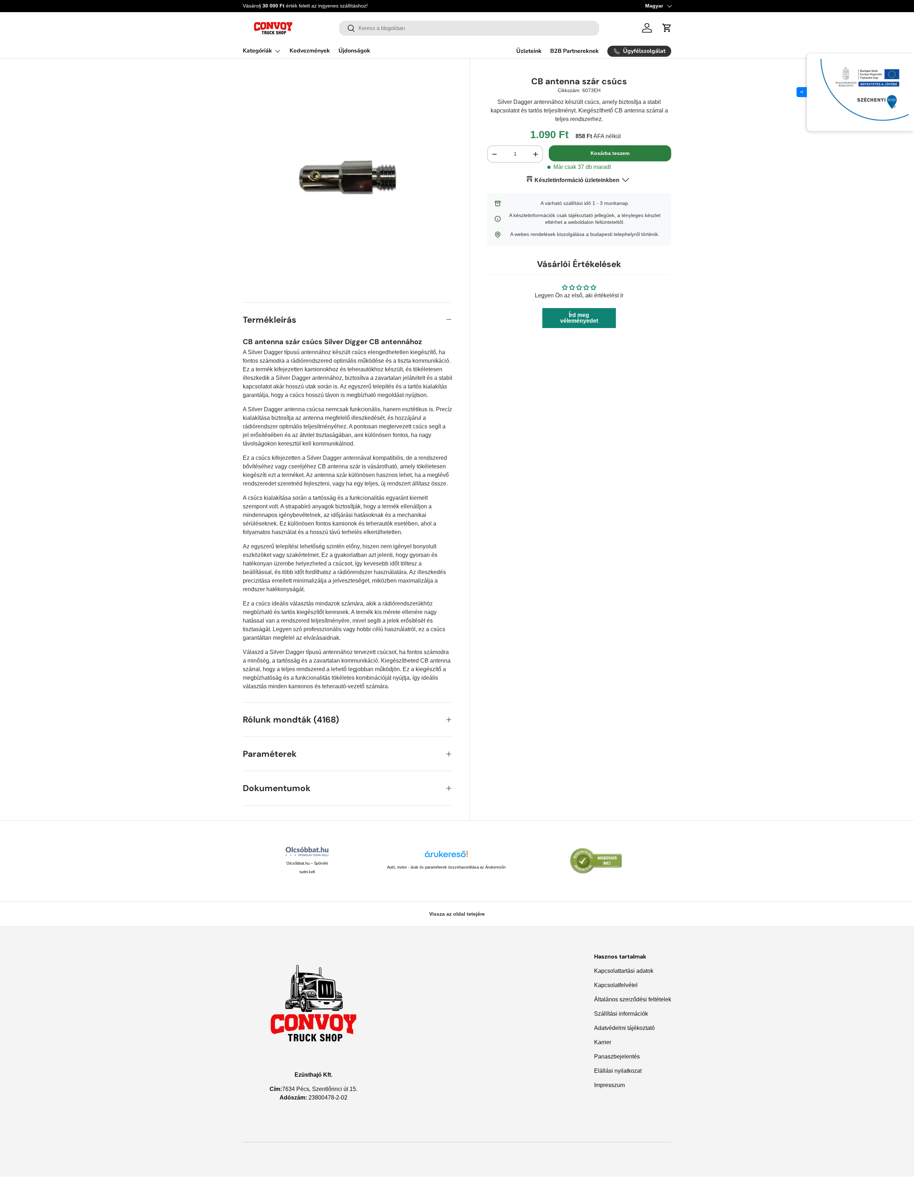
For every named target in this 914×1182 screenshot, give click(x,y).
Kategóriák (257, 51)
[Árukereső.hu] (446, 856)
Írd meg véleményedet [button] (579, 318)
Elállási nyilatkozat (618, 1071)
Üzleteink (529, 51)
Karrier (602, 1042)
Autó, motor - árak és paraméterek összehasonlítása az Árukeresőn (446, 867)
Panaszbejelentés (617, 1056)
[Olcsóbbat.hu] (307, 851)
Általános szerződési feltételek (632, 999)
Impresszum (609, 1085)
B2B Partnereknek (574, 51)
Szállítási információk (621, 1014)
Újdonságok (354, 51)
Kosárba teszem (610, 153)
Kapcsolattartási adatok (623, 971)
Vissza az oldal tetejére (457, 914)
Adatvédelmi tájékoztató (624, 1028)
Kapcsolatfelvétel (616, 985)
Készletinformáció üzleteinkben (576, 180)
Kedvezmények (310, 51)
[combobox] (469, 28)
